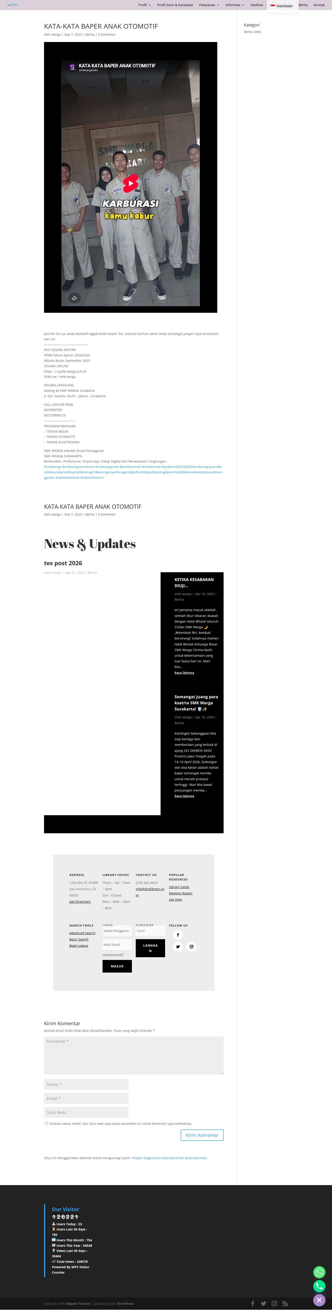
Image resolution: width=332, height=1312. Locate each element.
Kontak (319, 5)
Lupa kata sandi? (113, 954)
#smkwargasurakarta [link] (78, 467)
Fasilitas (257, 5)
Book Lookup (78, 945)
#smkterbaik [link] (151, 467)
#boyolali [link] (73, 472)
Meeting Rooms (180, 893)
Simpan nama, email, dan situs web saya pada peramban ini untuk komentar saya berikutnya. (120, 1123)
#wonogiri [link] (88, 472)
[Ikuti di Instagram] (191, 947)
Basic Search (79, 939)
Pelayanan (207, 5)
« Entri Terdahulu (185, 812)
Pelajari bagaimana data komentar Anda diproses (169, 1158)
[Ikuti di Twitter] (178, 947)
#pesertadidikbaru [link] (179, 472)
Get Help (175, 899)
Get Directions (80, 901)
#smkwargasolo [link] (107, 467)
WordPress (125, 1303)
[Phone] (319, 1286)
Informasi (233, 5)
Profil (142, 5)
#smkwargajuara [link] (205, 467)
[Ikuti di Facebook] (178, 935)
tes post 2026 (63, 563)
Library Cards (179, 887)
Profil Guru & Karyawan (175, 5)
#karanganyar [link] (106, 472)
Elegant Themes (78, 1303)
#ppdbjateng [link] (155, 472)
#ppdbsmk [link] (137, 472)
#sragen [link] (123, 472)
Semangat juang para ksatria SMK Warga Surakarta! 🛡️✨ (196, 703)
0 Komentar (107, 34)
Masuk (117, 966)
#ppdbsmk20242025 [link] (177, 467)
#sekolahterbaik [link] (67, 477)
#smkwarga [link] (52, 467)
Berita (303, 5)
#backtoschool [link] (130, 467)
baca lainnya (184, 672)
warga (56, 34)
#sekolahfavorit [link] (92, 477)
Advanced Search (82, 933)
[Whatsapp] (319, 1272)
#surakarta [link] (58, 472)
